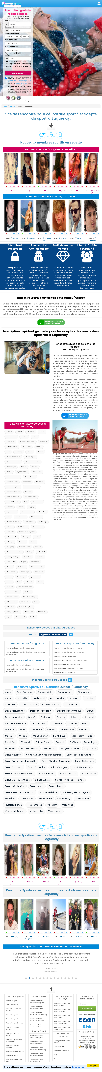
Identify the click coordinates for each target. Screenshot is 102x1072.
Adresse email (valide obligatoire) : (13, 54)
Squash (9, 582)
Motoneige (43, 522)
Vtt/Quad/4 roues (13, 612)
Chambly (10, 704)
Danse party (37, 472)
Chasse (40, 452)
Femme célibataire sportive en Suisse (36, 1026)
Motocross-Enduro (13, 522)
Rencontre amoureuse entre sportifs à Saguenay (71, 660)
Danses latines (30, 477)
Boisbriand (39, 698)
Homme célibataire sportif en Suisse (37, 1061)
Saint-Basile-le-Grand (79, 754)
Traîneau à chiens (13, 592)
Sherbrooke (45, 798)
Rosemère (49, 748)
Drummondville (14, 717)
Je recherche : (10, 27)
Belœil (8, 698)
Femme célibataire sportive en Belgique (37, 1002)
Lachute (72, 723)
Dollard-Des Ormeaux (69, 710)
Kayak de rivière (27, 512)
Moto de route (36, 517)
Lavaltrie (10, 729)
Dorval (90, 710)
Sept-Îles (10, 798)
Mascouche (67, 729)
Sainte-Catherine (15, 786)
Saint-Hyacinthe (81, 767)
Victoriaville (36, 811)
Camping (18, 452)
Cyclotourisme (22, 472)
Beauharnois (65, 692)
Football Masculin (13, 502)
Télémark (29, 582)
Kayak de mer (11, 512)
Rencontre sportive (12, 1015)
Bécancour (84, 692)
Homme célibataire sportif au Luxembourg (38, 1049)
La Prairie (57, 723)
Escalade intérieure (13, 492)
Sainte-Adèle (42, 779)
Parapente (10, 532)
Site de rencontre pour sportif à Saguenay (68, 668)
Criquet (23, 467)
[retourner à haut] (51, 989)
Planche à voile (24, 547)
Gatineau (46, 717)
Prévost (60, 742)
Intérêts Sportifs (11, 46)
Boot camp (27, 447)
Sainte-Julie (36, 786)
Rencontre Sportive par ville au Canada (62, 1016)
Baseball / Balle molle (27, 442)
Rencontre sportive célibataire (12, 1046)
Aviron (35, 437)
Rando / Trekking (12, 557)
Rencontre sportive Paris (14, 1023)
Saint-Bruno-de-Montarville (20, 761)
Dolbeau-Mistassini (40, 710)
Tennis (40, 582)
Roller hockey (11, 562)
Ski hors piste (11, 572)
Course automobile (13, 462)
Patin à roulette (12, 537)
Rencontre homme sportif (12, 1034)
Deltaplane (27, 482)
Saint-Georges (59, 767)
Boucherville (57, 698)
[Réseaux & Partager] (80, 1021)
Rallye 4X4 (41, 552)
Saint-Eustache (36, 767)
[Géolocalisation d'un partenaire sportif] (51, 135)
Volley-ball (10, 607)
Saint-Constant (13, 767)
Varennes (67, 804)
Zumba (32, 617)
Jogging (31, 507)
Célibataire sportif (12, 1005)
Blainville (22, 698)
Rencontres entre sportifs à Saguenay (67, 664)
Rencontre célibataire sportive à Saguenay (69, 652)
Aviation (24, 437)
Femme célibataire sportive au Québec (37, 1020)
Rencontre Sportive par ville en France (62, 1004)
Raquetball (27, 557)
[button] (11, 168)
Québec (74, 742)
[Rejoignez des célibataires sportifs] (51, 322)
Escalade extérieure (31, 487)
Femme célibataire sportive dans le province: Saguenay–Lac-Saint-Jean (26, 653)
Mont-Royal (59, 735)
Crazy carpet (11, 467)
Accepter (93, 1065)
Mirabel (23, 735)
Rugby (23, 562)
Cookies (57, 1059)
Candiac (89, 698)
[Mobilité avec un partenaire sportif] (60, 135)
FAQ (55, 1055)
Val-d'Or (52, 804)
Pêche (37, 537)
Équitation (39, 482)
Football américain (13, 497)
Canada (12, 106)
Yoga (8, 617)
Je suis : (8, 21)
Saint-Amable (13, 754)
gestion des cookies (21, 83)
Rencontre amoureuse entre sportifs (14, 1040)
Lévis (22, 729)
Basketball (43, 442)
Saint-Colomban (84, 761)
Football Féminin (30, 497)
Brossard (74, 698)
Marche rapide (21, 517)
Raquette (40, 557)
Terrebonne (82, 798)
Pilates (33, 542)
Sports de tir (35, 577)
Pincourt (25, 742)
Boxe (8, 452)
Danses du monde (13, 477)
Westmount (54, 811)
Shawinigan (27, 798)
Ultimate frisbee (12, 597)
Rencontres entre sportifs (15, 1051)
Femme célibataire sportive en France (36, 1008)
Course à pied (30, 457)
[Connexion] (99, 3)
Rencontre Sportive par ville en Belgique (62, 1010)
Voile (36, 602)
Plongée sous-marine (14, 552)
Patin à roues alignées (27, 532)
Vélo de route (11, 602)
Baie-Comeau (24, 692)
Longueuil (36, 729)
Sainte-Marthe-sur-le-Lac (19, 792)
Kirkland (89, 717)
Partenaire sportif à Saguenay (64, 672)
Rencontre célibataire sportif (13, 1010)
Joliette (75, 717)
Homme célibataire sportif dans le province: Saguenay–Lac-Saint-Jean (25, 670)
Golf (25, 502)
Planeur (38, 547)
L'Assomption (39, 723)
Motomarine (29, 522)
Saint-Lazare (89, 773)
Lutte (8, 517)
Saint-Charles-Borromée (56, 761)
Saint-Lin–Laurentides (17, 779)
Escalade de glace (13, 487)
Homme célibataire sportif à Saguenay (19, 665)
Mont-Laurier (40, 735)
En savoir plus (78, 1067)
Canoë (29, 452)
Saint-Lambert (68, 773)
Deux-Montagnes (15, 710)
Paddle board (22, 527)
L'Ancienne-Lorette (15, 723)
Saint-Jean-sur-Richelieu (19, 773)
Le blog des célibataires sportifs (62, 1042)
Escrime (28, 492)
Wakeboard (29, 612)
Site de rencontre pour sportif (14, 1060)
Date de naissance (12, 33)
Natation (10, 527)
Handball (10, 507)
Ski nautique (25, 572)
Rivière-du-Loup (29, 748)
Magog (51, 729)
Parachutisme (38, 527)
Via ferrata (25, 602)
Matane (83, 729)
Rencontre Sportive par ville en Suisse (62, 1028)
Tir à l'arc (10, 587)
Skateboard (35, 562)
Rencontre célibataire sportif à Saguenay (68, 648)
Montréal (10, 742)
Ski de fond (21, 567)
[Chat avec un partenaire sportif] (42, 135)
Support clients (59, 1047)
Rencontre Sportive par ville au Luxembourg (62, 1022)
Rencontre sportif (12, 1019)
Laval (85, 723)
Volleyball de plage (25, 607)
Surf (18, 582)
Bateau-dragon (12, 447)
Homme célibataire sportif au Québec (37, 1055)
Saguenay (90, 748)
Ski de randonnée (37, 567)
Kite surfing (42, 512)
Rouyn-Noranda (70, 748)
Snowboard (39, 572)
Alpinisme (30, 432)
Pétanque (10, 542)
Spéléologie (21, 577)
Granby (61, 717)
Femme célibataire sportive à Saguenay (20, 648)
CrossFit (34, 467)
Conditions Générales (61, 1051)
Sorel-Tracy (63, 798)
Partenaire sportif (12, 1055)
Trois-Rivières (34, 804)
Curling (9, 472)
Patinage (26, 537)
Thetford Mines (13, 804)
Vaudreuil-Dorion (14, 811)
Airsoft (19, 432)
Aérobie (9, 432)
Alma (8, 692)
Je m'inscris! (18, 73)
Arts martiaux (11, 437)
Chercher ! (87, 1008)
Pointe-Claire (43, 742)
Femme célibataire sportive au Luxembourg (38, 1014)
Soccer (9, 577)
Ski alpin (9, 567)
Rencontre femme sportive (12, 1028)
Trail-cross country (25, 587)
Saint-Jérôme (46, 773)
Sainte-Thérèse (48, 792)
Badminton (10, 442)
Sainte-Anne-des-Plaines (69, 779)
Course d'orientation (33, 462)
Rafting (29, 552)
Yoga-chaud (20, 617)
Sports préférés (11, 39)
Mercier (9, 735)
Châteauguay (29, 704)
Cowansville (71, 704)
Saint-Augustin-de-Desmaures (43, 754)
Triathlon (28, 592)
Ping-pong (10, 547)
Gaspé (31, 717)
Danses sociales (12, 482)
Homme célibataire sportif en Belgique (37, 1037)
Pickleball (22, 542)
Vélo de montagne (29, 597)
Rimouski (10, 748)
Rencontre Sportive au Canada (36, 687)
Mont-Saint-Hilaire (82, 735)
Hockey (20, 507)
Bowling (38, 447)
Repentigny (90, 742)
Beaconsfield (45, 692)
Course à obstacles (13, 457)
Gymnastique (37, 502)
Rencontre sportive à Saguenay (65, 656)
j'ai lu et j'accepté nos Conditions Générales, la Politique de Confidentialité (19, 80)
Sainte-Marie (56, 786)
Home (5, 106)
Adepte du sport (11, 1001)
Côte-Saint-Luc (50, 704)
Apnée (42, 432)
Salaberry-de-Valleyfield (76, 792)
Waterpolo (42, 612)
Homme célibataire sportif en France (37, 1043)
